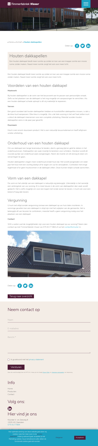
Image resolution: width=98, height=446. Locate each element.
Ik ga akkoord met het (27, 360)
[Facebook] (77, 46)
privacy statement (36, 360)
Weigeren (59, 437)
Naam (10, 321)
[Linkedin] (88, 46)
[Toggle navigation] (85, 4)
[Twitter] (82, 46)
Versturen (16, 367)
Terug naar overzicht (20, 296)
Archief (19, 42)
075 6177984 (14, 425)
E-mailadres (13, 329)
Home (11, 42)
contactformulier (72, 227)
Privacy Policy (46, 372)
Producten (12, 392)
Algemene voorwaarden (58, 372)
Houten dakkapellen (33, 42)
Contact (11, 394)
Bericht (11, 338)
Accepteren (80, 437)
